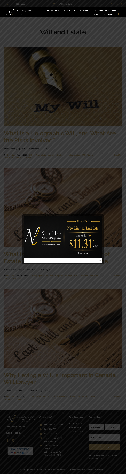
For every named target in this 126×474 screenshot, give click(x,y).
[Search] (119, 14)
